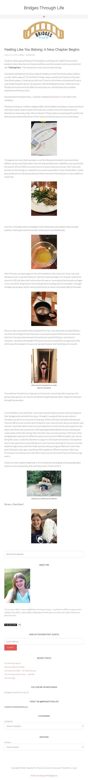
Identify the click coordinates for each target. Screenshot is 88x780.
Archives (7, 742)
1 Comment (30, 55)
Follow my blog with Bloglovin (44, 775)
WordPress (66, 768)
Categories (8, 721)
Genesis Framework (53, 768)
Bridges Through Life (44, 7)
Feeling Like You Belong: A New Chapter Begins (41, 49)
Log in (74, 768)
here (14, 615)
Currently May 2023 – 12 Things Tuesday (20, 671)
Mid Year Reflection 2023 (14, 667)
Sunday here (54, 96)
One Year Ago (9, 678)
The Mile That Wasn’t (12, 663)
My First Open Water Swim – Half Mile (19, 674)
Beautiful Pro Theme (34, 768)
